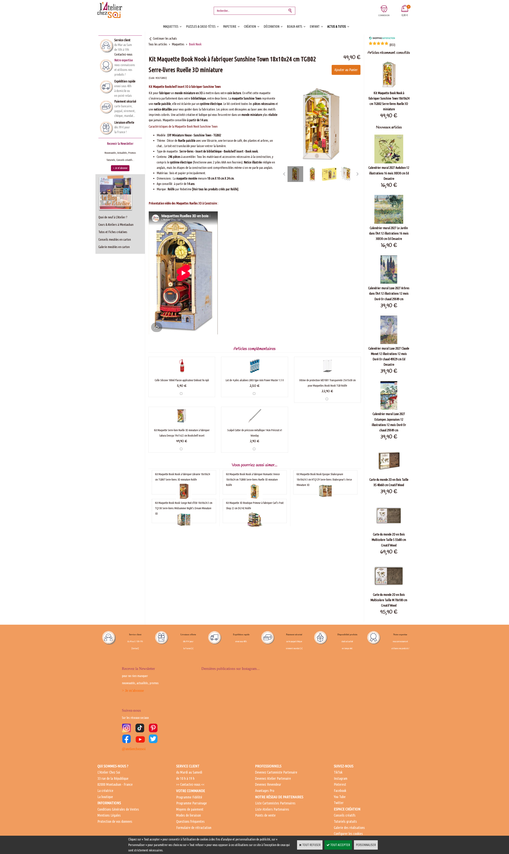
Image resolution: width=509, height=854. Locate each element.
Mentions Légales (109, 815)
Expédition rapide (124, 81)
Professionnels (268, 766)
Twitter (339, 803)
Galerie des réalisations (349, 828)
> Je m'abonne (133, 690)
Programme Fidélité (189, 797)
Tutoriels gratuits (345, 821)
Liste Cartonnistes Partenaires (275, 803)
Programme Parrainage (191, 803)
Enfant (315, 26)
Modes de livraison (188, 815)
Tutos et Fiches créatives (112, 232)
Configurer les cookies (348, 833)
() (392, 45)
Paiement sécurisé (125, 101)
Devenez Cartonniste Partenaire (276, 772)
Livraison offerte (124, 122)
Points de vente (265, 815)
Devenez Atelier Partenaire (273, 778)
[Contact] (135, 648)
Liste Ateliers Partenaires (272, 809)
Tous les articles (157, 44)
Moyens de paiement (189, 809)
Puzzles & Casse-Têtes (201, 26)
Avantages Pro (264, 790)
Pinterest (340, 784)
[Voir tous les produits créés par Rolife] (215, 189)
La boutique (105, 797)
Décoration (271, 26)
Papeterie (229, 26)
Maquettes (170, 26)
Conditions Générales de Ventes (118, 809)
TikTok (338, 772)
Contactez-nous (123, 54)
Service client (122, 40)
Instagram (340, 778)
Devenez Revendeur (268, 784)
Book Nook (195, 44)
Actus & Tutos (336, 26)
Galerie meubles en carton (114, 247)
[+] (192, 648)
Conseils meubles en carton (114, 239)
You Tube (340, 797)
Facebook (340, 790)
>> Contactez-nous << (190, 784)
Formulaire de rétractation (193, 828)
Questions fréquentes (190, 821)
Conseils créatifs (345, 815)
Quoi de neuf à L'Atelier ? (112, 217)
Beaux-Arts (294, 26)
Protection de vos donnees (114, 821)
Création (250, 26)
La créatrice (105, 790)
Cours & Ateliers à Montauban (115, 224)
